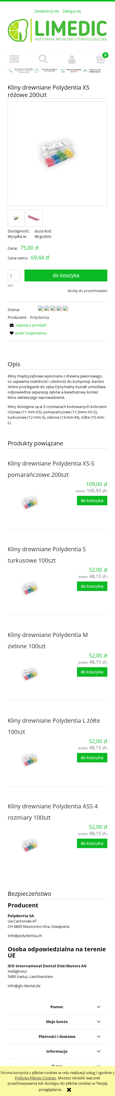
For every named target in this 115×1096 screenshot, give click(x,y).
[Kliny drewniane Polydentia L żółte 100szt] (33, 760)
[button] (14, 59)
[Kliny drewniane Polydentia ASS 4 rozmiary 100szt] (33, 845)
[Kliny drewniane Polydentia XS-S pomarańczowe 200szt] (33, 503)
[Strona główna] (58, 29)
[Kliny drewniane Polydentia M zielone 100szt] (33, 674)
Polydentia (39, 317)
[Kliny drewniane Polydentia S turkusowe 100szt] (33, 588)
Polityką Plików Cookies (35, 1078)
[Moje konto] (72, 59)
